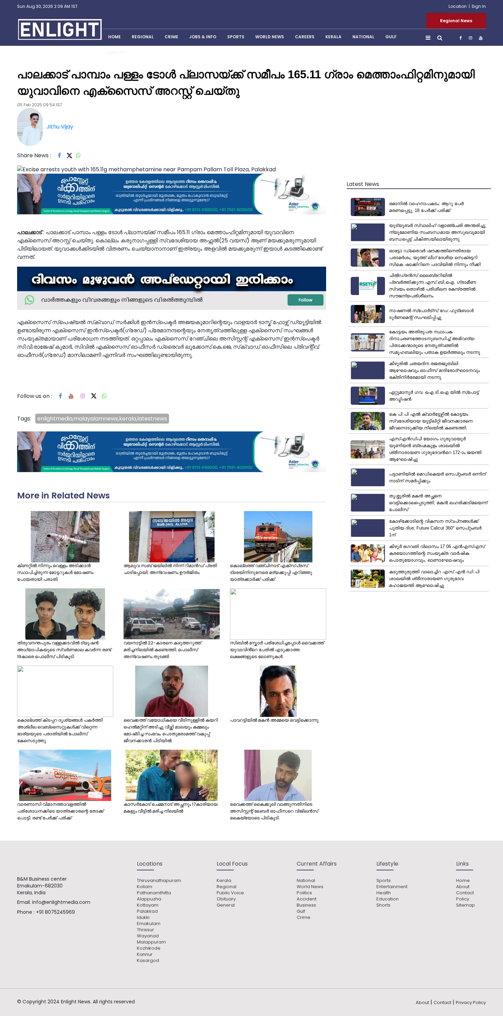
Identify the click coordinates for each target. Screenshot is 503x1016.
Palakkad (147, 911)
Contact (465, 893)
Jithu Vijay (60, 127)
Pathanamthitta (154, 893)
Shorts (383, 905)
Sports (235, 37)
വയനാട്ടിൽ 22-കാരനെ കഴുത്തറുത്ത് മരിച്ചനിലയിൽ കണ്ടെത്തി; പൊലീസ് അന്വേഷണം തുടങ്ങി (162, 650)
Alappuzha (149, 899)
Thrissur (145, 930)
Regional (143, 37)
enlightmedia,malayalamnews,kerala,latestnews (102, 419)
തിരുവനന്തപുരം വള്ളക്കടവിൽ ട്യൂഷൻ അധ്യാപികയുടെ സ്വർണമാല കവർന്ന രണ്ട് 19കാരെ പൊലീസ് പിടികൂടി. (64, 650)
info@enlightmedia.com (61, 902)
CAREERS (304, 37)
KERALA (333, 37)
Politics (304, 893)
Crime (171, 37)
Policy (462, 899)
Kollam (144, 886)
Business (306, 905)
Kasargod (148, 960)
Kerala (224, 880)
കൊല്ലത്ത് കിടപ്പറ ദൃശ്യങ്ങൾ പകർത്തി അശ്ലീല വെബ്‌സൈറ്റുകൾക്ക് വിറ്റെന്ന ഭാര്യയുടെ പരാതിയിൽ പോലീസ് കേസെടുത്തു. (60, 730)
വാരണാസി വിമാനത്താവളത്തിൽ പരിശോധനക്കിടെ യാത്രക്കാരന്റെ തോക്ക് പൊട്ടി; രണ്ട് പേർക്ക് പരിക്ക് (60, 811)
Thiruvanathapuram (159, 880)
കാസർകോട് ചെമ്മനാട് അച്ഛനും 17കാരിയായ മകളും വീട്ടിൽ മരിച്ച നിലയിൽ (171, 807)
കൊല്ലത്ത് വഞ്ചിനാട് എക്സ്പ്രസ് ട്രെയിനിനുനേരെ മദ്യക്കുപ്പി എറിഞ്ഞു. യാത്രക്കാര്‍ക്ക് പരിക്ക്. (271, 572)
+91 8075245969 (55, 912)
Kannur (145, 954)
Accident (307, 899)
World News (269, 37)
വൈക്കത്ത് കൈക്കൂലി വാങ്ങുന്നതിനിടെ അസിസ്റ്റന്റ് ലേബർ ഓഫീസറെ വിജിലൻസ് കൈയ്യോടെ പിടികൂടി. (274, 811)
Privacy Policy (471, 1002)
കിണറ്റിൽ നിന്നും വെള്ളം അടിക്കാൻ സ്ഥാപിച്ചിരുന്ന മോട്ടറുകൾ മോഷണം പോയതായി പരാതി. (55, 572)
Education (387, 899)
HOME (114, 37)
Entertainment (392, 886)
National (363, 37)
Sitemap (465, 905)
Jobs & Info (202, 37)
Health (116, 52)
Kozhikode (148, 948)
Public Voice (230, 893)
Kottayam (147, 905)
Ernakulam (148, 923)
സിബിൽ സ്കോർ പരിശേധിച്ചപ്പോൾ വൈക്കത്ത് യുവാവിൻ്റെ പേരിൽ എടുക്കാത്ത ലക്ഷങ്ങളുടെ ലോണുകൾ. (277, 650)
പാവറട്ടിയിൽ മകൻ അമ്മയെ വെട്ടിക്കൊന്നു (274, 720)
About (462, 886)
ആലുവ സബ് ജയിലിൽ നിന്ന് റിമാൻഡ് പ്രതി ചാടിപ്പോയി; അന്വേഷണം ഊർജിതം (170, 569)
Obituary (226, 899)
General (226, 905)
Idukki (143, 917)
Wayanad (148, 936)
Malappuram (151, 942)
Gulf (391, 37)
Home (463, 880)
